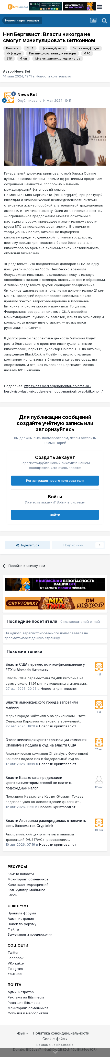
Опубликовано (44, 100)
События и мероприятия (28, 1013)
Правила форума (22, 913)
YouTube (15, 974)
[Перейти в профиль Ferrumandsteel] (99, 780)
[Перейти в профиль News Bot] (9, 98)
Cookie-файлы (54, 1039)
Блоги (12, 895)
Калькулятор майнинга (26, 890)
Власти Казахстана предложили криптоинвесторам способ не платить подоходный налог (39, 783)
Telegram (15, 969)
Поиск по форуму (22, 924)
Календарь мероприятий (28, 884)
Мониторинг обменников (28, 879)
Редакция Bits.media (24, 1003)
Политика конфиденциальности (61, 1033)
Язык (21, 1033)
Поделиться (29, 545)
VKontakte (16, 963)
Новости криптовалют (54, 76)
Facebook (16, 958)
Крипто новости (21, 874)
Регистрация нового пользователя (55, 480)
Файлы (13, 929)
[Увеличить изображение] (55, 136)
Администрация (21, 918)
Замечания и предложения (30, 934)
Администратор (21, 992)
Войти (55, 515)
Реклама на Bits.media (26, 997)
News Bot (22, 71)
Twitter (13, 952)
